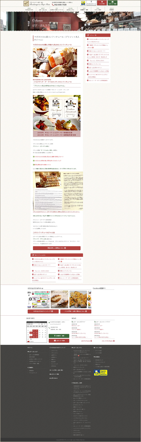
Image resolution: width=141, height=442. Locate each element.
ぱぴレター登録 (55, 374)
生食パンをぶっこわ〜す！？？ (42, 265)
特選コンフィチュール (66, 271)
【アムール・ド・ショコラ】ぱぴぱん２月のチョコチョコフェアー (82, 391)
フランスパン (54, 353)
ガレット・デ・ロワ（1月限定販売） (69, 278)
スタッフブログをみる (107, 341)
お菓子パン (54, 355)
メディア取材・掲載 (34, 363)
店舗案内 (31, 367)
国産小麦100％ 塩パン (78, 435)
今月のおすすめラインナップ (58, 347)
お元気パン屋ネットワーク (35, 359)
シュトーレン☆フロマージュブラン (82, 428)
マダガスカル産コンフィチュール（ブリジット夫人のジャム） (43, 260)
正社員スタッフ (99, 360)
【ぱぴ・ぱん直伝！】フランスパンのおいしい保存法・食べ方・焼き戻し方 (69, 266)
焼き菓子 (53, 361)
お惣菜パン (54, 357)
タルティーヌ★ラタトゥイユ (80, 415)
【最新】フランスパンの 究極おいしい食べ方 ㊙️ (69, 260)
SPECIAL (53, 366)
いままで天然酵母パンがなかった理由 (70, 274)
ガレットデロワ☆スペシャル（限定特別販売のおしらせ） (82, 395)
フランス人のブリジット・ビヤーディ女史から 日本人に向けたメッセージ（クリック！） (56, 211)
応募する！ (98, 364)
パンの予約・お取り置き (57, 370)
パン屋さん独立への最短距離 (102, 366)
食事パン (53, 359)
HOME (82, 27)
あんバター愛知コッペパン (79, 398)
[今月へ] (42, 324)
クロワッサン (54, 350)
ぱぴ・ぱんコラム (77, 347)
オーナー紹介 (98, 350)
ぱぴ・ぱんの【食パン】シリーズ (81, 402)
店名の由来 (32, 357)
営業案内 (31, 370)
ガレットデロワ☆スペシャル (80, 400)
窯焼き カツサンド (77, 411)
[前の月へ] (39, 324)
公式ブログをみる (85, 341)
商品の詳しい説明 (77, 383)
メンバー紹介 (98, 353)
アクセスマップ (33, 372)
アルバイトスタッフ (100, 362)
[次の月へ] (45, 324)
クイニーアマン (77, 432)
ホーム (30, 347)
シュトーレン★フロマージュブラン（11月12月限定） (43, 279)
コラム (88, 27)
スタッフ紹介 (98, 347)
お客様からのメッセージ (35, 361)
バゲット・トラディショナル (80, 420)
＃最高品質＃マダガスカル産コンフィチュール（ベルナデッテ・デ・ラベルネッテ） (82, 387)
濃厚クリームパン (77, 407)
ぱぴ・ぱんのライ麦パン (79, 409)
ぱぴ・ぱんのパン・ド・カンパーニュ (82, 423)
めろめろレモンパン (78, 404)
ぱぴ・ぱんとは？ (33, 351)
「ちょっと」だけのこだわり (41, 271)
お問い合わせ (54, 378)
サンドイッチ (54, 364)
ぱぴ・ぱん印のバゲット (40, 274)
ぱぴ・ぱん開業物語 (34, 354)
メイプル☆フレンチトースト (80, 418)
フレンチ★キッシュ (78, 413)
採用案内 (97, 357)
